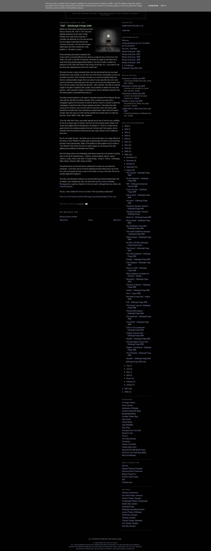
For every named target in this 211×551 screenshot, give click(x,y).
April (128, 375)
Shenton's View (127, 433)
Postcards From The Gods (131, 430)
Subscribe (126, 30)
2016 (126, 129)
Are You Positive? (128, 46)
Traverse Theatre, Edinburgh (132, 520)
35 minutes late (81, 192)
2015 (126, 132)
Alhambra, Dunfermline (130, 493)
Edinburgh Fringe (128, 507)
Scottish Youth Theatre (130, 477)
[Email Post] (86, 204)
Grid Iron (125, 466)
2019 (126, 126)
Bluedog (62, 184)
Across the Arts (127, 405)
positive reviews (101, 181)
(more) (131, 83)
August (129, 170)
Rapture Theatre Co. (129, 474)
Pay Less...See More (129, 49)
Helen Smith (126, 419)
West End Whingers (129, 455)
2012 (126, 142)
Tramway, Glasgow (128, 518)
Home (91, 220)
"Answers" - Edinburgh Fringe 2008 (138, 358)
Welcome (125, 40)
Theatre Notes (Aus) (129, 447)
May (128, 372)
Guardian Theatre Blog (130, 416)
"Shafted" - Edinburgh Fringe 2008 (138, 339)
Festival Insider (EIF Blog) (131, 411)
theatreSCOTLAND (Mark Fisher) (133, 450)
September (131, 167)
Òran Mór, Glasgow (129, 526)
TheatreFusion (127, 482)
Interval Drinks (127, 422)
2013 (126, 139)
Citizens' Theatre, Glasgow (131, 498)
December (130, 157)
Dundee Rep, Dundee (129, 504)
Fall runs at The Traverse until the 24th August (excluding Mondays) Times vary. (88, 197)
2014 (126, 135)
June (128, 369)
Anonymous (126, 78)
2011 (126, 145)
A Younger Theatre (128, 403)
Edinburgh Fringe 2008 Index (136, 362)
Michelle (125, 101)
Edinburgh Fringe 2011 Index (132, 68)
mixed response (66, 186)
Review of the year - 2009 (131, 60)
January (130, 385)
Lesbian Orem (127, 109)
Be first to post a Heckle (68, 217)
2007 (126, 389)
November (130, 161)
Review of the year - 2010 (131, 62)
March (129, 378)
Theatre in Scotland (129, 444)
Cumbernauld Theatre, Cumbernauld (134, 501)
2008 (126, 155)
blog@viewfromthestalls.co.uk (132, 26)
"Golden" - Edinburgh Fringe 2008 (137, 290)
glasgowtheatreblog (129, 414)
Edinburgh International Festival (133, 509)
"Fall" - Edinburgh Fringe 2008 (75, 26)
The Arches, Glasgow (129, 515)
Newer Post (64, 220)
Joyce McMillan (127, 425)
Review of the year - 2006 (131, 51)
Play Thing (126, 428)
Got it (163, 6)
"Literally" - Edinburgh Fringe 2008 (138, 259)
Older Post (117, 220)
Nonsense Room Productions (132, 471)
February (130, 382)
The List (125, 436)
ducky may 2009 (139, 78)
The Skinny (126, 441)
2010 (126, 148)
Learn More (153, 6)
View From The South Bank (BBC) (134, 453)
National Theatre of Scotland (132, 468)
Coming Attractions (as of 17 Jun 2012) (136, 43)
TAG (123, 480)
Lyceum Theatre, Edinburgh (132, 512)
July (128, 366)
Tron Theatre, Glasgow (130, 523)
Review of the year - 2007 (131, 54)
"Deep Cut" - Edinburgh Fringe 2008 (138, 217)
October (130, 164)
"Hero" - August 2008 (133, 293)
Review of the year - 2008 (131, 57)
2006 (126, 392)
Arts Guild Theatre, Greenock (132, 495)
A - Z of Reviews (128, 65)
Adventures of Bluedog (130, 408)
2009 (126, 151)
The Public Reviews (129, 439)
